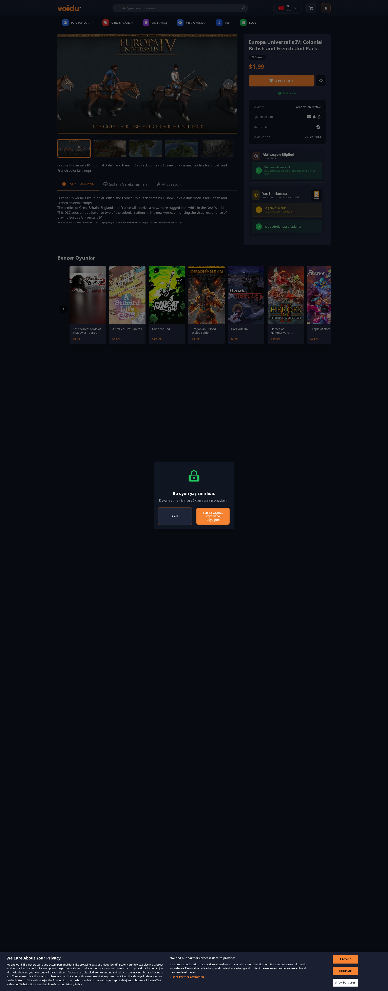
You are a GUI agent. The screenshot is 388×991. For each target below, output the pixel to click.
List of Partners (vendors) (187, 977)
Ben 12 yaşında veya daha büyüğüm (213, 516)
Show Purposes (345, 982)
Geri (175, 516)
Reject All (345, 971)
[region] (194, 971)
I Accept (345, 959)
